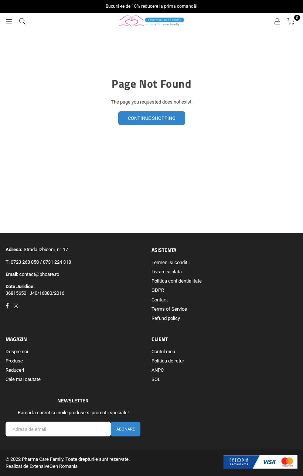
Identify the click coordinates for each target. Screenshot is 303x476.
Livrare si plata (167, 271)
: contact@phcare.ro (38, 274)
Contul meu (163, 351)
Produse (14, 361)
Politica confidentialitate (177, 281)
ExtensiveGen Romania (54, 466)
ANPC (158, 370)
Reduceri (15, 370)
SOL (156, 379)
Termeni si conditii (171, 262)
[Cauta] (22, 21)
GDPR (158, 290)
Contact (160, 300)
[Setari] (277, 21)
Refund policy (166, 318)
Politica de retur (168, 361)
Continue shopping (152, 118)
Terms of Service (169, 309)
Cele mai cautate (23, 379)
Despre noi (17, 351)
